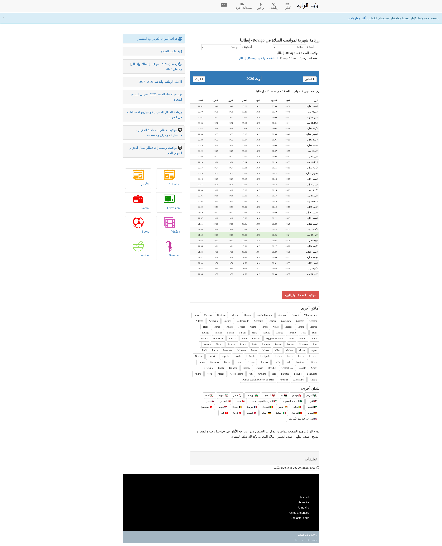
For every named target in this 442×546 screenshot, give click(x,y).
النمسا (250, 413)
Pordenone (218, 338)
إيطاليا (279, 413)
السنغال (266, 407)
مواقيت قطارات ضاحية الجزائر (157, 130)
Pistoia (204, 338)
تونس (295, 395)
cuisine (144, 255)
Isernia (237, 356)
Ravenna (256, 338)
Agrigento (213, 321)
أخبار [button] (288, 8)
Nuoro (219, 344)
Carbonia (258, 321)
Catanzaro (286, 321)
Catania (272, 321)
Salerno (218, 332)
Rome (314, 338)
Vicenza (313, 327)
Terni (303, 332)
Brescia (259, 368)
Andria (198, 374)
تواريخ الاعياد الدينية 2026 (166, 94)
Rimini (302, 338)
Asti (251, 374)
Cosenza (300, 321)
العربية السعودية (291, 401)
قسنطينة (176, 135)
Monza (302, 350)
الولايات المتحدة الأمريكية (301, 418)
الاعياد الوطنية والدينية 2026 (164, 81)
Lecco (301, 356)
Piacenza (303, 344)
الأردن (311, 401)
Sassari (230, 332)
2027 (142, 81)
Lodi (204, 350)
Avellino (262, 374)
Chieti (314, 368)
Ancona (313, 379)
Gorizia (198, 356)
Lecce (290, 356)
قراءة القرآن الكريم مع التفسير (158, 38)
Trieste (241, 327)
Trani (205, 327)
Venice (276, 327)
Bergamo (208, 368)
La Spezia (265, 356)
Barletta (285, 374)
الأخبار (145, 184)
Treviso (229, 327)
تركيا (236, 413)
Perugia (266, 344)
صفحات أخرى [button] (243, 8)
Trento (216, 327)
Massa (254, 350)
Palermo (235, 315)
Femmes (174, 255)
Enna (196, 315)
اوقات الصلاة (169, 51)
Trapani (295, 315)
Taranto (279, 332)
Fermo (239, 362)
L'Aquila (250, 356)
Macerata (227, 350)
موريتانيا (251, 395)
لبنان (207, 395)
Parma (243, 344)
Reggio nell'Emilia (275, 338)
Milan (277, 350)
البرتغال (295, 413)
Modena (289, 350)
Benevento (312, 374)
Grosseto (212, 356)
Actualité (174, 184)
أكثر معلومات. (357, 18)
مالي (296, 407)
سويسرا (205, 407)
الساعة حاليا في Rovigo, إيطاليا (258, 58)
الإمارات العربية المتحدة (262, 401)
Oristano (221, 315)
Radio (145, 208)
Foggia (277, 362)
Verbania (283, 379)
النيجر (281, 407)
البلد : (310, 47)
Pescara (290, 344)
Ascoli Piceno (236, 374)
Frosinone (301, 362)
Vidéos (175, 231)
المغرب (267, 395)
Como (202, 362)
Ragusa (247, 315)
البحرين (223, 401)
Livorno (313, 356)
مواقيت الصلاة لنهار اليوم (300, 295)
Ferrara (250, 362)
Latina (278, 356)
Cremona (214, 362)
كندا (223, 413)
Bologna (233, 368)
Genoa (314, 362)
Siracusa (282, 315)
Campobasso (287, 368)
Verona (300, 327)
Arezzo (221, 374)
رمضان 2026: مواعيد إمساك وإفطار (155, 64)
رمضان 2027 (174, 69)
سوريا (221, 395)
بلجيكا (235, 407)
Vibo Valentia (310, 315)
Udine (253, 327)
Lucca (215, 350)
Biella (221, 368)
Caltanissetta (243, 321)
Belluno (298, 374)
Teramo (292, 332)
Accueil (304, 497)
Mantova (241, 350)
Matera (265, 350)
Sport (145, 231)
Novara (207, 344)
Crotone (313, 321)
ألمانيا (265, 413)
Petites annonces (298, 512)
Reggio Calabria (264, 315)
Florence (264, 362)
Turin (314, 332)
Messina (208, 315)
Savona (242, 332)
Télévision (173, 208)
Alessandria (298, 379)
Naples (314, 350)
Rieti (291, 338)
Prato (244, 338)
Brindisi (272, 368)
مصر (236, 395)
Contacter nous (299, 517)
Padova (231, 344)
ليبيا (282, 395)
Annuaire (303, 507)
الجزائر (310, 395)
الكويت (310, 407)
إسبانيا (311, 413)
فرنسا (250, 407)
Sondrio (266, 332)
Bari (274, 374)
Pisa (315, 344)
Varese (264, 327)
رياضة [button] (274, 8)
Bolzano (247, 368)
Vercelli (288, 327)
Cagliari (228, 321)
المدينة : (247, 47)
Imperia (225, 356)
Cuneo (227, 362)
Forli (288, 362)
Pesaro (278, 344)
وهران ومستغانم (157, 135)
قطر (208, 401)
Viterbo (199, 321)
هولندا (221, 407)
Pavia (254, 344)
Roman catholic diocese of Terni (258, 379)
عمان (239, 401)
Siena (254, 332)
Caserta (302, 368)
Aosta (209, 374)
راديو (261, 8)
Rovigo (205, 332)
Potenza (232, 338)
